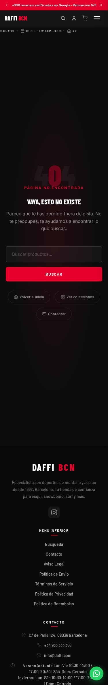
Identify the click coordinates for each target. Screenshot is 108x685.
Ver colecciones (80, 296)
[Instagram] (54, 512)
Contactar (57, 313)
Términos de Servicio (54, 583)
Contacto (54, 554)
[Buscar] (63, 18)
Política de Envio (54, 574)
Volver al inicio (32, 296)
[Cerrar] (100, 5)
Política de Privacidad (54, 593)
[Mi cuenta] (74, 18)
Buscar (54, 274)
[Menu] (97, 18)
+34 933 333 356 (57, 645)
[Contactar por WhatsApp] (96, 673)
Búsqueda (54, 544)
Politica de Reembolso (54, 603)
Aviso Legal (54, 563)
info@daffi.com (57, 655)
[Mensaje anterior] (6, 5)
